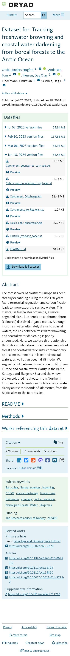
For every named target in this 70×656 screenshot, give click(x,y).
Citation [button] (11, 442)
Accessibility (29, 627)
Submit (12, 15)
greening (26, 499)
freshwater (12, 499)
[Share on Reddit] (33, 460)
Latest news (36, 643)
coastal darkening (27, 493)
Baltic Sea (12, 487)
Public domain (27, 468)
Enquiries (12, 643)
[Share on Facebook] (47, 460)
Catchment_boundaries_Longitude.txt (29, 183)
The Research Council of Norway (26, 518)
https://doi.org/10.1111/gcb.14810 (31, 572)
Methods (11, 416)
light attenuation (44, 499)
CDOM (10, 493)
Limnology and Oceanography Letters (37, 541)
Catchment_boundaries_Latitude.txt (28, 165)
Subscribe (61, 643)
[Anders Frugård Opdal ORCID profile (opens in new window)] (44, 69)
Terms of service (56, 627)
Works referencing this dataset (33, 428)
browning (48, 487)
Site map (54, 635)
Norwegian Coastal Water (22, 505)
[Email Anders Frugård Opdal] (40, 69)
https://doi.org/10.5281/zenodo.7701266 (34, 594)
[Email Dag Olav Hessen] (54, 74)
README (11, 404)
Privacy (7, 627)
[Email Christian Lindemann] (38, 80)
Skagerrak (46, 505)
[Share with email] (54, 460)
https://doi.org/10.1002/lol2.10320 (31, 546)
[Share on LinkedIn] (19, 460)
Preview (15, 172)
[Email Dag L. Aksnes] (4, 85)
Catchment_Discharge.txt (26, 196)
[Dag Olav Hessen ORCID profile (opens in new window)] (58, 74)
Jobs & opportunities (36, 650)
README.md (18, 249)
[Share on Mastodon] (40, 460)
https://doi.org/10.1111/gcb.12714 (31, 567)
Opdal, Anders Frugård (17, 70)
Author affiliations (13, 93)
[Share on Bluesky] (26, 460)
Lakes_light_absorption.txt (26, 223)
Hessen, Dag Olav (35, 75)
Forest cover (47, 493)
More (57, 15)
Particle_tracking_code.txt (26, 236)
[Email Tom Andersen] (14, 74)
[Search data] (44, 15)
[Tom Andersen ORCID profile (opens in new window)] (19, 74)
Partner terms (18, 635)
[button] (35, 127)
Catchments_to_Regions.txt (27, 209)
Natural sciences (30, 487)
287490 (52, 518)
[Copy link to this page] (62, 460)
